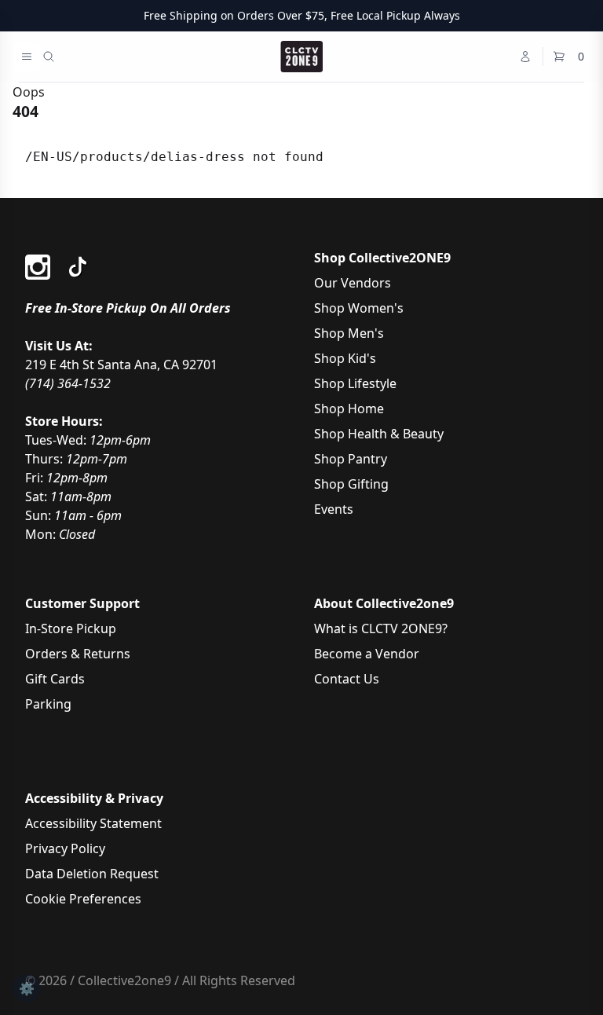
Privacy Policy (65, 848)
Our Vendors (352, 282)
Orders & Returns (77, 653)
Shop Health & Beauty (379, 433)
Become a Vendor (366, 653)
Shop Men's (349, 333)
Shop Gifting (351, 484)
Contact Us (346, 678)
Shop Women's (359, 308)
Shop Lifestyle (355, 383)
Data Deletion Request (92, 873)
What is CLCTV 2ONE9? (381, 628)
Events (333, 509)
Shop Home (349, 408)
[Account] (525, 56)
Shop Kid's (345, 358)
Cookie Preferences (83, 898)
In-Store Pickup (70, 628)
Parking (48, 704)
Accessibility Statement (93, 823)
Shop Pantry (350, 458)
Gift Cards (55, 678)
